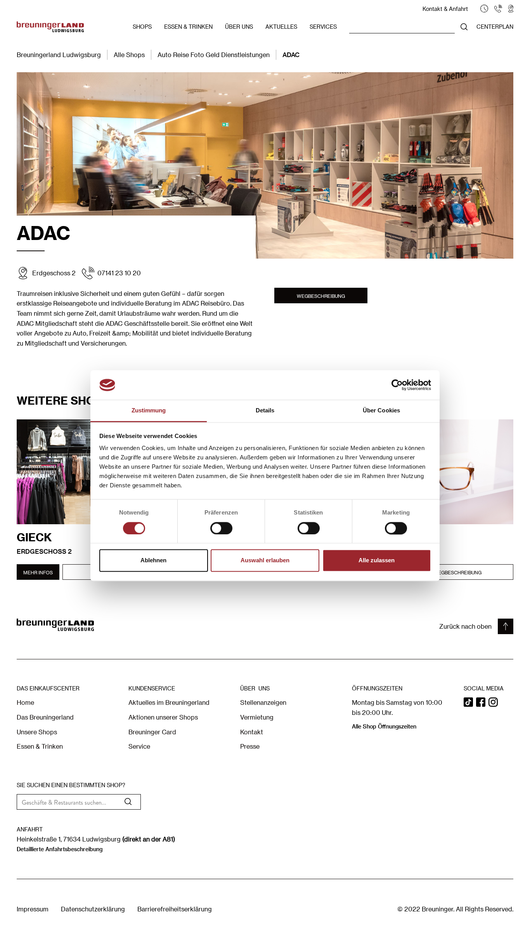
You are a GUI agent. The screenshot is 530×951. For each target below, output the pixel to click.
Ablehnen (153, 560)
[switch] (221, 528)
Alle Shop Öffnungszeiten (384, 726)
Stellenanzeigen (263, 702)
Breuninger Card (152, 731)
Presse (250, 746)
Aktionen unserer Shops (163, 717)
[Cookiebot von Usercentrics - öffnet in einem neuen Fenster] (397, 385)
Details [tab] (265, 410)
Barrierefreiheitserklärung (174, 909)
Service (139, 746)
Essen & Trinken (40, 746)
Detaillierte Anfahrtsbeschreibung (59, 849)
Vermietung (257, 717)
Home (25, 702)
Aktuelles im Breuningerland (169, 702)
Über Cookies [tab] (381, 410)
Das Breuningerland (45, 717)
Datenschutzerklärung (93, 909)
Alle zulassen (377, 560)
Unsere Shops (37, 731)
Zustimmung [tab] (149, 410)
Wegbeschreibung (321, 296)
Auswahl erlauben (265, 560)
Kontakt (251, 731)
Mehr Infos (38, 572)
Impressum (32, 909)
